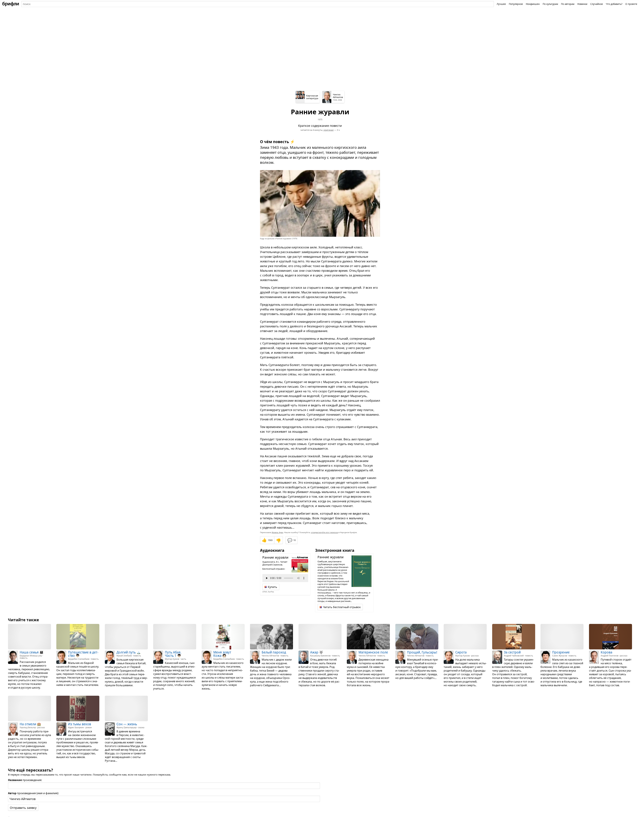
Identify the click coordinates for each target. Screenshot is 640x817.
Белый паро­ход (274, 652)
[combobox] (257, 4)
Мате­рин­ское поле (373, 652)
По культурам (550, 3)
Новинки (582, 3)
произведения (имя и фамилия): (33, 793)
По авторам (567, 3)
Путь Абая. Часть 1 (173, 654)
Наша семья (29, 652)
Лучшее (501, 3)
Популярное (516, 3)
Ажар (314, 652)
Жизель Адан (277, 532)
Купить (272, 587)
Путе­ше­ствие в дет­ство (83, 654)
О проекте (631, 3)
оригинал (329, 129)
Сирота (461, 652)
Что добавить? (614, 3)
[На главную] (10, 4)
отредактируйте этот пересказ (324, 532)
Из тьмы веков (79, 724)
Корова (606, 652)
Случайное (596, 3)
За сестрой (512, 652)
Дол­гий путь (126, 652)
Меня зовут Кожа (222, 654)
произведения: (25, 780)
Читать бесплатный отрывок (342, 607)
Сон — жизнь (126, 724)
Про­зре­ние (561, 652)
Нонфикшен (533, 3)
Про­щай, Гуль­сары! (422, 652)
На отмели (28, 724)
